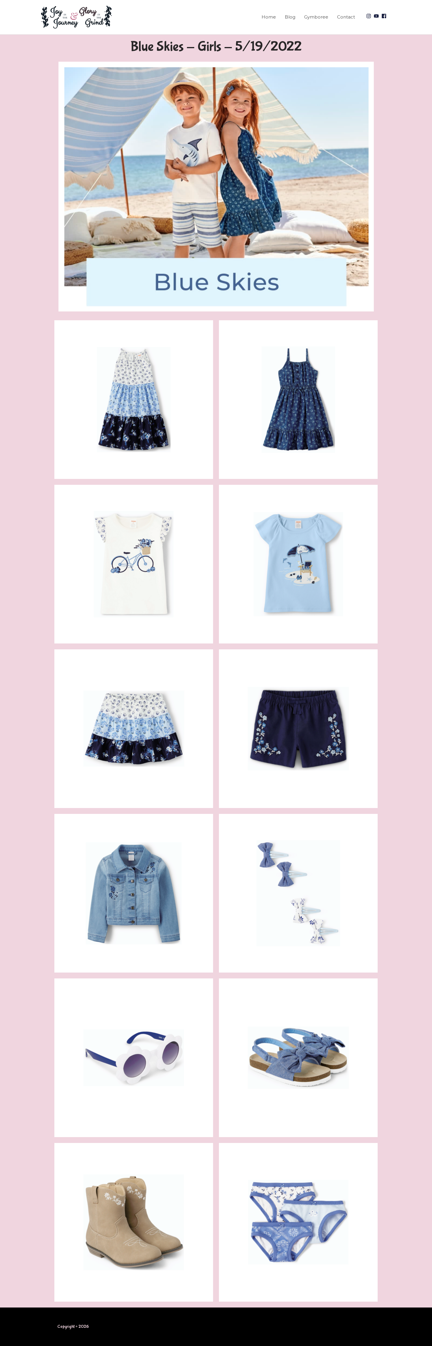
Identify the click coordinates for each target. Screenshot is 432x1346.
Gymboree (316, 17)
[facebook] (384, 16)
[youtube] (377, 16)
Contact (346, 17)
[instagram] (369, 16)
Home (269, 17)
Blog (290, 17)
